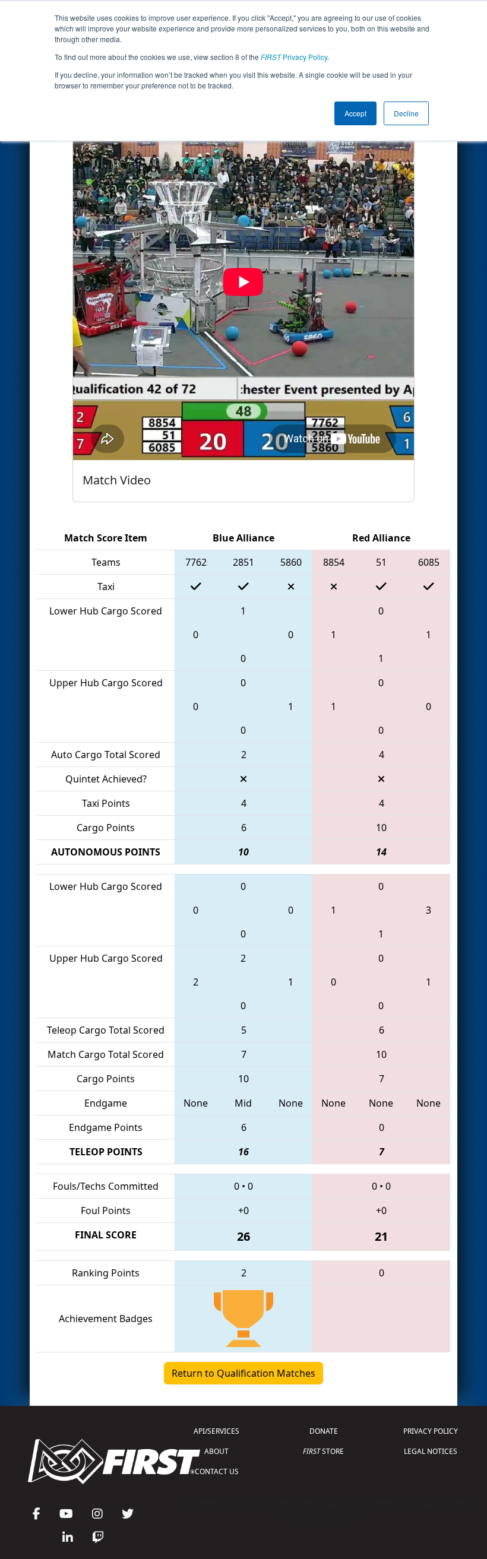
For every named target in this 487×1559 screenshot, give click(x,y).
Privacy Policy (294, 57)
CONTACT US (217, 1471)
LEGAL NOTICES (430, 1451)
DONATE (323, 1431)
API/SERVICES (216, 1431)
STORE (323, 1451)
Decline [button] (406, 113)
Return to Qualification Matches (243, 1373)
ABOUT (216, 1451)
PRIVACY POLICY (430, 1431)
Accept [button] (355, 113)
